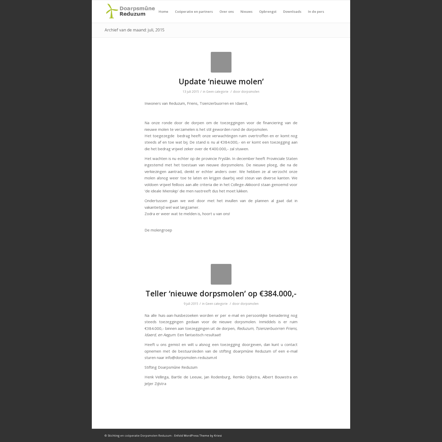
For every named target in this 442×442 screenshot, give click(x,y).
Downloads (292, 11)
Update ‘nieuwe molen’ (221, 81)
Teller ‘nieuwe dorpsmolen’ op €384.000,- (221, 293)
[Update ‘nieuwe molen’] (221, 62)
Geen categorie (217, 91)
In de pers (316, 11)
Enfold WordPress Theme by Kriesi (198, 435)
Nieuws (246, 11)
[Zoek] (332, 11)
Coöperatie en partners (194, 11)
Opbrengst (268, 11)
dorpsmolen (250, 91)
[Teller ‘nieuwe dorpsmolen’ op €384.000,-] (221, 274)
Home (163, 11)
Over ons (226, 11)
